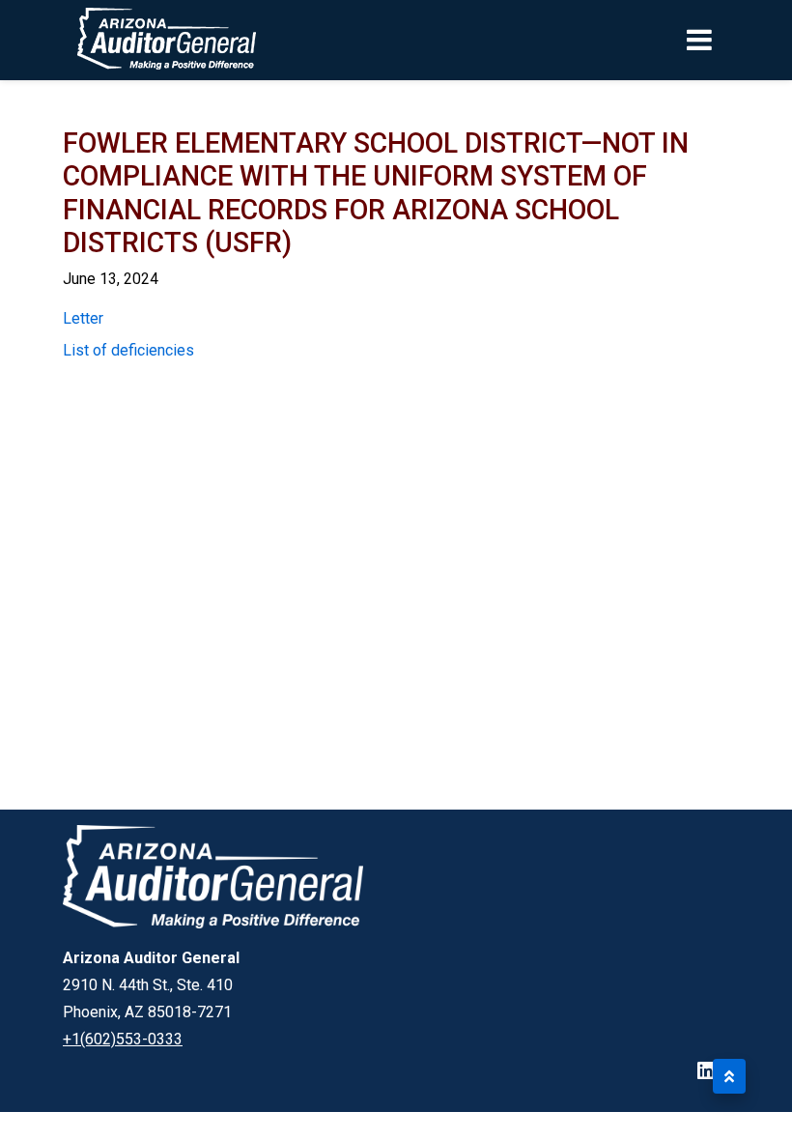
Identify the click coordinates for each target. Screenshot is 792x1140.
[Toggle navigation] (732, 39)
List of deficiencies (128, 350)
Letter (83, 318)
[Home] (128, 40)
